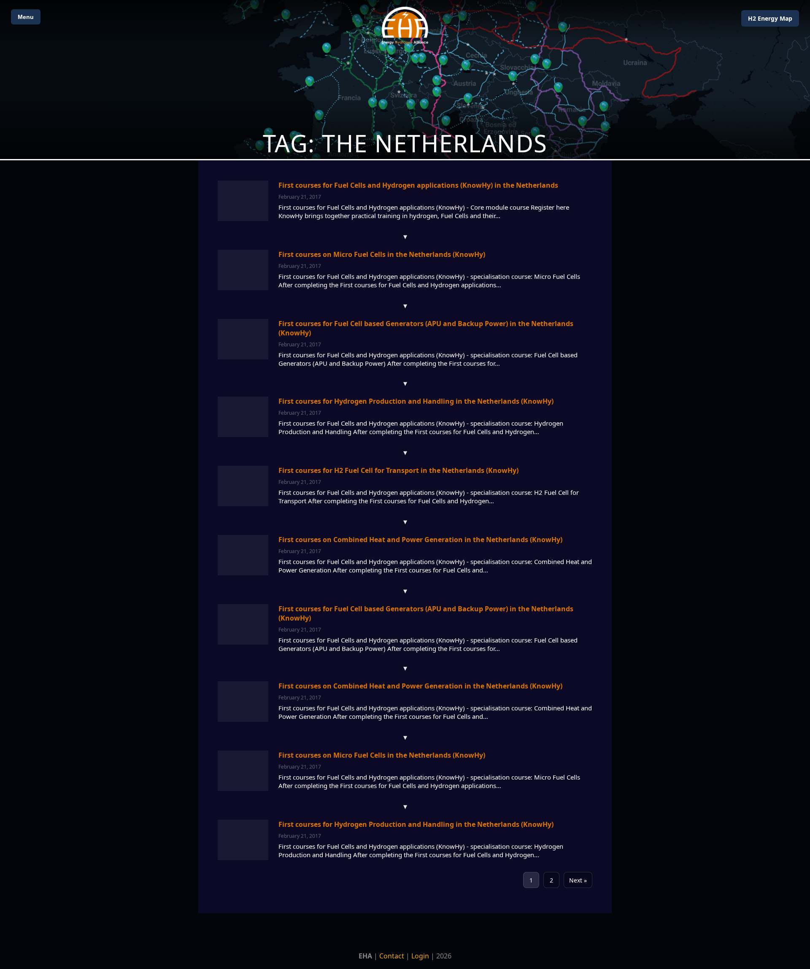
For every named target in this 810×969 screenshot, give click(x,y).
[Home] (405, 25)
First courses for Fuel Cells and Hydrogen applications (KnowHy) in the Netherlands (418, 185)
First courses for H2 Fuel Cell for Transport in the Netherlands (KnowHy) (398, 470)
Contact (391, 956)
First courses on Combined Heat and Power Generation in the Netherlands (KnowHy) (420, 539)
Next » (578, 880)
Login (420, 956)
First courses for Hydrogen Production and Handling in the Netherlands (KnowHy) (416, 401)
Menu (26, 16)
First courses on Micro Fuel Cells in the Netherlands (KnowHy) (381, 254)
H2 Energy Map (770, 18)
